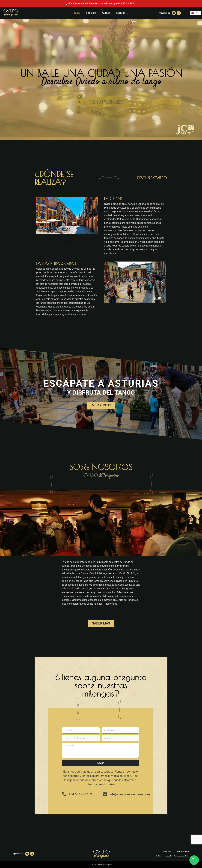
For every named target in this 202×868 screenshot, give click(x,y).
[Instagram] (179, 13)
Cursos (106, 12)
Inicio (77, 12)
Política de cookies (183, 851)
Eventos (120, 12)
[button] (40, 218)
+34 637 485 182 (80, 794)
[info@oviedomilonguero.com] (105, 794)
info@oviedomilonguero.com (130, 794)
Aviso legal (167, 851)
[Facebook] (174, 13)
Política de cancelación (181, 856)
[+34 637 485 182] (64, 794)
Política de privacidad (163, 856)
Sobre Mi (91, 12)
